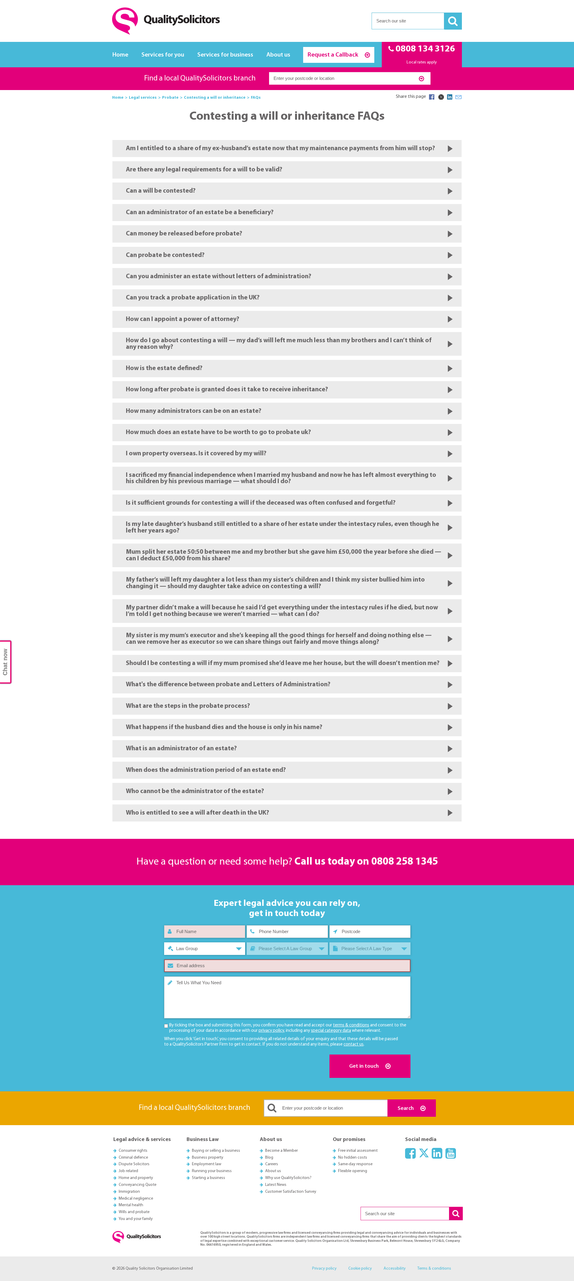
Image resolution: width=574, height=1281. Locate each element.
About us (278, 55)
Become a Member (281, 1150)
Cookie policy (360, 1268)
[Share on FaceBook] (431, 97)
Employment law (206, 1164)
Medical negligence (136, 1198)
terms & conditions (351, 1025)
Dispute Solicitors (134, 1164)
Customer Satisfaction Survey (290, 1191)
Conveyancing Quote (137, 1185)
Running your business (212, 1171)
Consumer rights (133, 1150)
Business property (207, 1157)
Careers (271, 1164)
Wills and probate (134, 1212)
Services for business (225, 55)
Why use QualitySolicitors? (288, 1178)
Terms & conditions (434, 1268)
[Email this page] (458, 97)
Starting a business (208, 1178)
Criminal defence (133, 1157)
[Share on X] (440, 97)
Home (120, 55)
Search (406, 1108)
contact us (354, 1044)
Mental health (131, 1205)
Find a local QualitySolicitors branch (200, 78)
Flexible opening (352, 1171)
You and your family (136, 1219)
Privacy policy (324, 1268)
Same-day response (355, 1164)
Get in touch (364, 1066)
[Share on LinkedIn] (449, 97)
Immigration (129, 1191)
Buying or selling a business (216, 1150)
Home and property (136, 1178)
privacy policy (271, 1031)
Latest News (275, 1185)
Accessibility (395, 1268)
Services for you (162, 55)
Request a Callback (333, 55)
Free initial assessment (358, 1150)
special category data (331, 1031)
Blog (269, 1157)
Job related (128, 1171)
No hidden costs (352, 1157)
